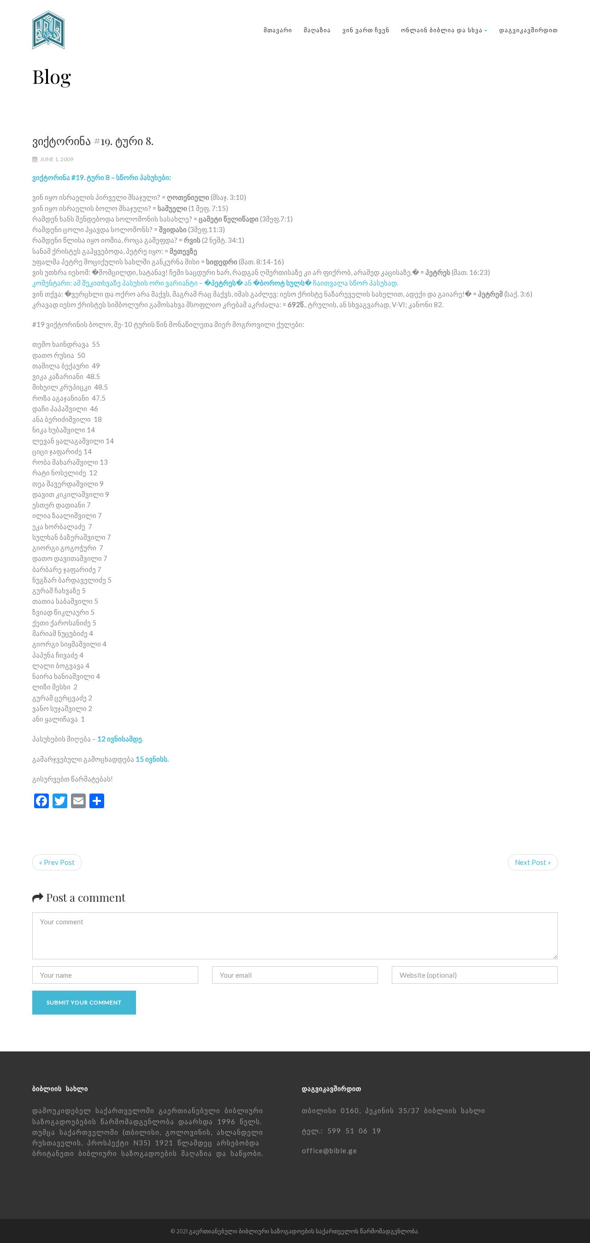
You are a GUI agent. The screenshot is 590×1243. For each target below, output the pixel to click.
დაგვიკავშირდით (528, 30)
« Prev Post (57, 862)
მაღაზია (317, 30)
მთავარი (278, 30)
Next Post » (533, 862)
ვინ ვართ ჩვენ (365, 30)
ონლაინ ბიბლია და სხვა (442, 30)
